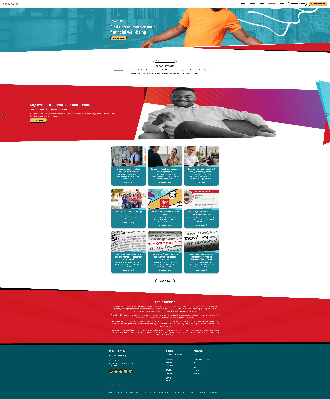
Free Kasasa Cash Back (173, 359)
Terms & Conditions (122, 385)
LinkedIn (131, 371)
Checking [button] (241, 4)
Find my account (318, 4)
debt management (181, 70)
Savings (252, 4)
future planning (196, 70)
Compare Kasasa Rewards (174, 354)
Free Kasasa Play (171, 365)
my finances (135, 73)
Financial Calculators (200, 357)
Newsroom (197, 376)
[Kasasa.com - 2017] (11, 4)
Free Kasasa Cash (171, 357)
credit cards (166, 70)
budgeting (140, 70)
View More (165, 281)
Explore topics (118, 38)
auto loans (129, 70)
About (196, 367)
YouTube (111, 371)
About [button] (282, 4)
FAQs (195, 362)
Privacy (111, 385)
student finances (192, 73)
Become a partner (297, 4)
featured (174, 112)
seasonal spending (177, 73)
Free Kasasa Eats (171, 362)
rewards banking (161, 73)
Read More (178, 122)
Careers (196, 373)
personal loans (147, 73)
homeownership (210, 70)
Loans (261, 4)
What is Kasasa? (199, 370)
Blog (195, 354)
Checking (169, 351)
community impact (153, 70)
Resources (198, 351)
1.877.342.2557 (115, 360)
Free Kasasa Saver (171, 373)
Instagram (116, 371)
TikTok (126, 371)
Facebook (121, 371)
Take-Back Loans (171, 381)
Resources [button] (272, 4)
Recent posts (118, 70)
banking (204, 112)
